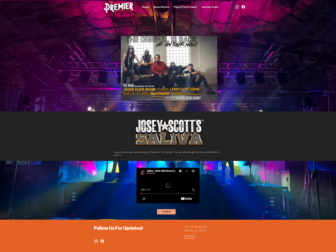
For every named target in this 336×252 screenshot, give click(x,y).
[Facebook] (243, 7)
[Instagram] (237, 7)
